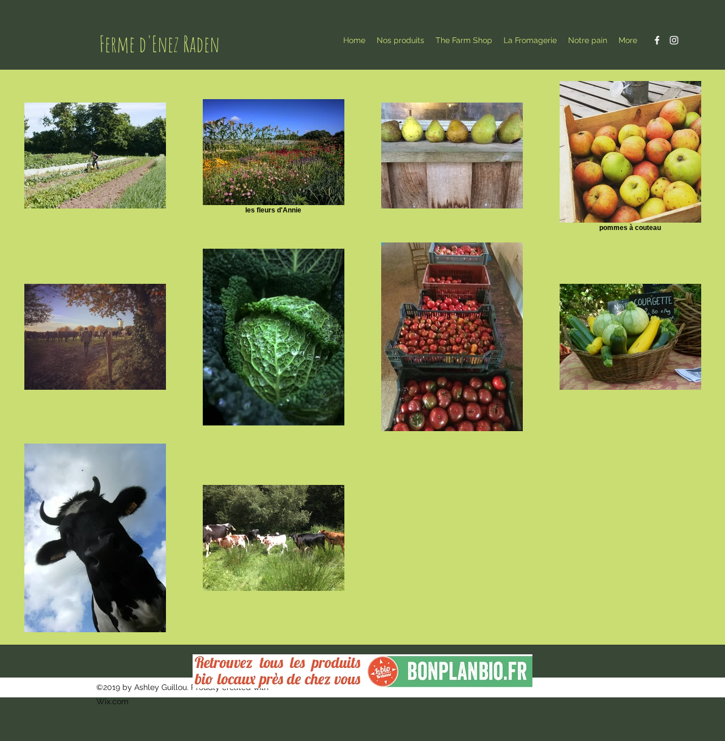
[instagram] (674, 40)
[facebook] (657, 40)
